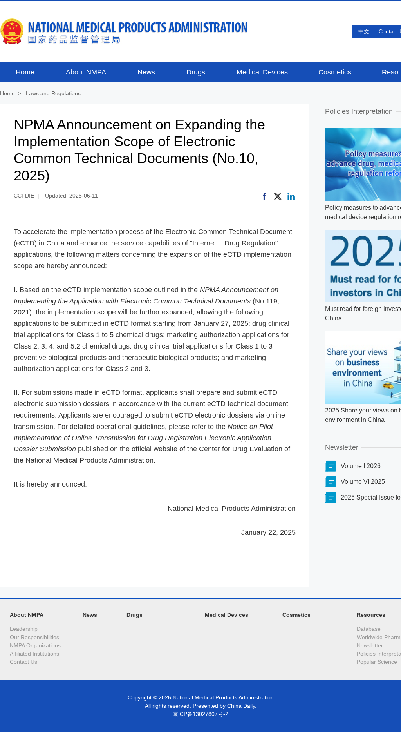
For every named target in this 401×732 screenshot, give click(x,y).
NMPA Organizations (35, 645)
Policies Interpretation (359, 111)
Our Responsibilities (34, 637)
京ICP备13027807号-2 (200, 714)
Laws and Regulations (53, 93)
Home (7, 93)
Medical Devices (226, 615)
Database (369, 629)
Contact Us (23, 662)
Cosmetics (296, 615)
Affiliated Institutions (34, 653)
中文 (363, 31)
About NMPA (26, 615)
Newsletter (341, 447)
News (90, 615)
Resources (371, 615)
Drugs (134, 615)
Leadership (24, 629)
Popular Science (377, 662)
